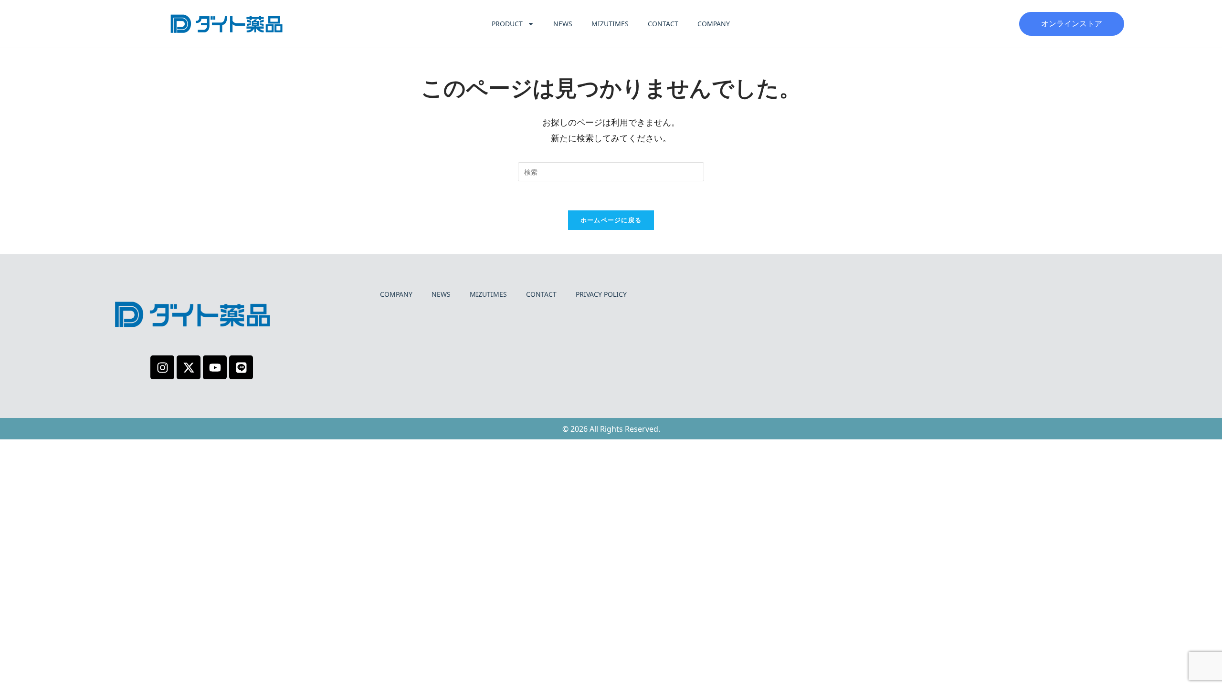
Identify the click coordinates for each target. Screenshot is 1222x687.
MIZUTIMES (610, 23)
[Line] (241, 367)
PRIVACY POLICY (601, 294)
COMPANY (713, 23)
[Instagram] (162, 367)
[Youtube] (215, 367)
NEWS (562, 23)
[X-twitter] (188, 367)
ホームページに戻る (611, 220)
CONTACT (663, 23)
